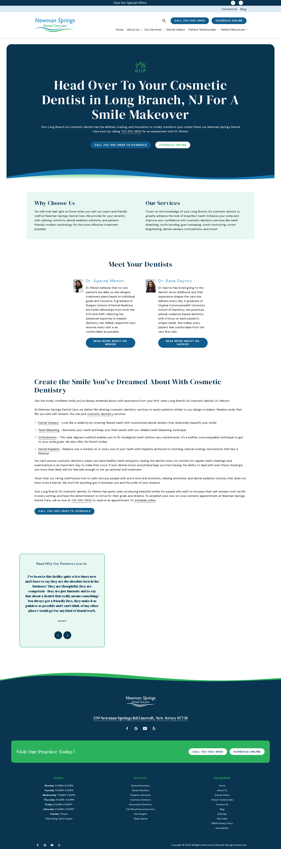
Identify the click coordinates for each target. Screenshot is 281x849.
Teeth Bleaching (49, 430)
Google (45, 845)
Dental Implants (49, 449)
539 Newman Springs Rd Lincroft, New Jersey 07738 (140, 718)
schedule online (229, 20)
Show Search (164, 20)
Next (241, 3)
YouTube (52, 845)
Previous (233, 3)
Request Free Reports (130, 3)
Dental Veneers (48, 423)
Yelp (59, 845)
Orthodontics (47, 437)
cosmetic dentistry (100, 414)
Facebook (37, 845)
